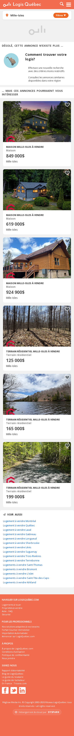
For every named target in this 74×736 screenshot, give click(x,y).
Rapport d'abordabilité (13, 670)
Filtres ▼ (61, 15)
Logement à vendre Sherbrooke (21, 543)
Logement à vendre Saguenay (20, 551)
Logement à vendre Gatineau (19, 534)
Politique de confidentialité (15, 655)
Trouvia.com (20, 683)
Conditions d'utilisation (13, 651)
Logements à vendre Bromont (20, 569)
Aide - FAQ (7, 611)
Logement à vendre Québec (19, 525)
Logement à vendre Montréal (19, 521)
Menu (68, 4)
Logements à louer (11, 604)
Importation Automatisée (15, 633)
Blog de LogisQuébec (12, 673)
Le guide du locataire (12, 676)
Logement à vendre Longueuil (20, 538)
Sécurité (6, 614)
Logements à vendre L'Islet (18, 573)
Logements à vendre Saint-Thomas (23, 565)
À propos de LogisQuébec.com (17, 648)
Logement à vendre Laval (17, 529)
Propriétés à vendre (12, 608)
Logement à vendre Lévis (17, 547)
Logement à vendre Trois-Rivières (22, 556)
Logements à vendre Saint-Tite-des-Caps (26, 578)
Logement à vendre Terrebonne (21, 560)
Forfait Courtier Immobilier (16, 629)
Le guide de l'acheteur (13, 680)
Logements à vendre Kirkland (19, 582)
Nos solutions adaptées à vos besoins (20, 626)
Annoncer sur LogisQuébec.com (18, 636)
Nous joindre (8, 658)
